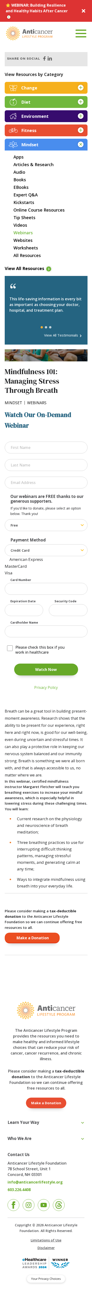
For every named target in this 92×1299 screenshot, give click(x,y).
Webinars (23, 232)
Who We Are (19, 1138)
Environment (35, 116)
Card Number (20, 580)
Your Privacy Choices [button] (46, 1279)
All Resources (27, 255)
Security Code (65, 601)
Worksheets (25, 248)
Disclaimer (46, 1248)
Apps (18, 157)
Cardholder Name (24, 622)
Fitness (28, 130)
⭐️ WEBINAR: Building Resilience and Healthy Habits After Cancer (37, 8)
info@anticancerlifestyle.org (35, 1182)
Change (29, 88)
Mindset (29, 144)
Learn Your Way (23, 1122)
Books (19, 179)
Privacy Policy (46, 687)
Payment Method (28, 540)
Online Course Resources (39, 210)
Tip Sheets (24, 217)
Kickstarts (23, 202)
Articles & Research (33, 164)
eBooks (21, 187)
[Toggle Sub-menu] (82, 1123)
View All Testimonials (61, 335)
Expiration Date (23, 601)
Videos (20, 225)
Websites (23, 240)
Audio (19, 172)
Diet (25, 102)
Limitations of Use (46, 1240)
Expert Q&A (25, 195)
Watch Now (46, 669)
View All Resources (24, 268)
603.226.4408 (19, 1189)
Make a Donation (32, 937)
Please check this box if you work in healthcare (40, 650)
